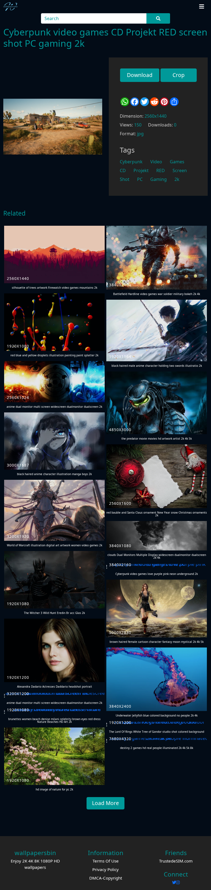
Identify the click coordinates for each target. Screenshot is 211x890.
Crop (178, 75)
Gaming (158, 179)
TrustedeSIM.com (176, 861)
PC (140, 179)
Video (156, 162)
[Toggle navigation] (202, 6)
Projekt (141, 170)
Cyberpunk (131, 162)
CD (123, 170)
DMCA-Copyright (105, 878)
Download (139, 75)
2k (176, 179)
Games (177, 162)
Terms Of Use (106, 861)
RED (160, 170)
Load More (105, 803)
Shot (124, 179)
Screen (180, 170)
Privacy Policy (105, 869)
